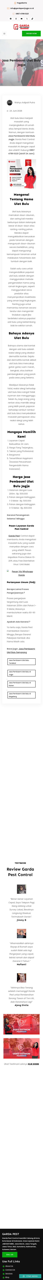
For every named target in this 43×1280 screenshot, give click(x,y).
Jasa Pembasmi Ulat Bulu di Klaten (20, 684)
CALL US (9, 1254)
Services (8, 1273)
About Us (9, 1266)
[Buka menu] (4, 34)
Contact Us (10, 1270)
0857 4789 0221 (22, 14)
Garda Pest (14, 535)
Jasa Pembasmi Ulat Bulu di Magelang (20, 695)
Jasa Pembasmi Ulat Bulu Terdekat (19, 661)
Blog (7, 1277)
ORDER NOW (31, 33)
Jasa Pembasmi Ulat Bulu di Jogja (20, 673)
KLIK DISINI (33, 1064)
